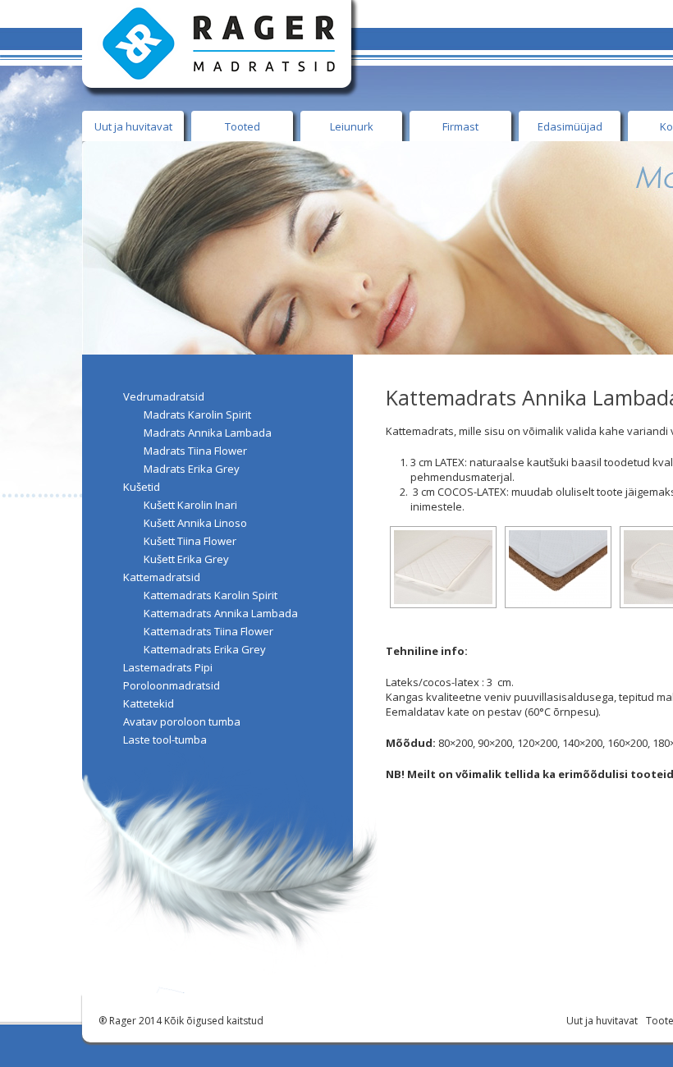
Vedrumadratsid (163, 396)
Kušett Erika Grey (186, 559)
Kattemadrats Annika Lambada (221, 613)
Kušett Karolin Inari (190, 504)
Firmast (460, 126)
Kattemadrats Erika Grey (205, 649)
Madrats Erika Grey (192, 468)
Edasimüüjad (570, 126)
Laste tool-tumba (165, 739)
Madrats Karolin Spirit (197, 414)
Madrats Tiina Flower (195, 450)
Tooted (242, 126)
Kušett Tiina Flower (190, 541)
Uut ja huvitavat (133, 126)
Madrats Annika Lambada (208, 432)
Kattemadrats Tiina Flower (208, 631)
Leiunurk (351, 126)
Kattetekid (148, 703)
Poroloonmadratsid (171, 685)
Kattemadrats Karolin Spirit (210, 595)
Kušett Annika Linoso (195, 522)
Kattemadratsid (161, 577)
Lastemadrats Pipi (168, 667)
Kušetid (141, 486)
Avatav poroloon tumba (181, 721)
